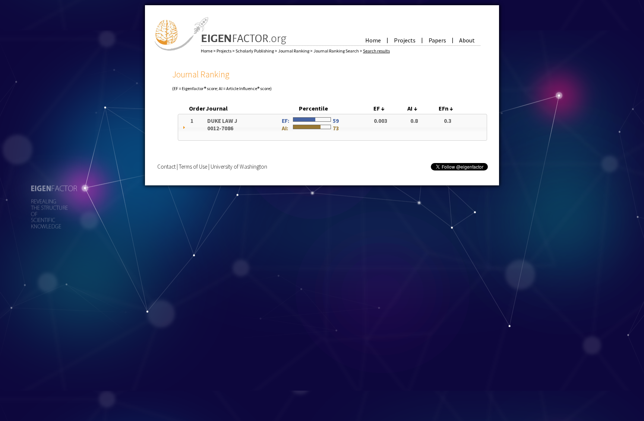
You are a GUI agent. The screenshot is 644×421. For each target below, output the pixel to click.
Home (373, 40)
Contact (166, 166)
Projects (405, 40)
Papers (437, 40)
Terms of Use (193, 166)
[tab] (332, 127)
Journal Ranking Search (336, 51)
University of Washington (239, 166)
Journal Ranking (294, 51)
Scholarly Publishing (255, 51)
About (467, 40)
